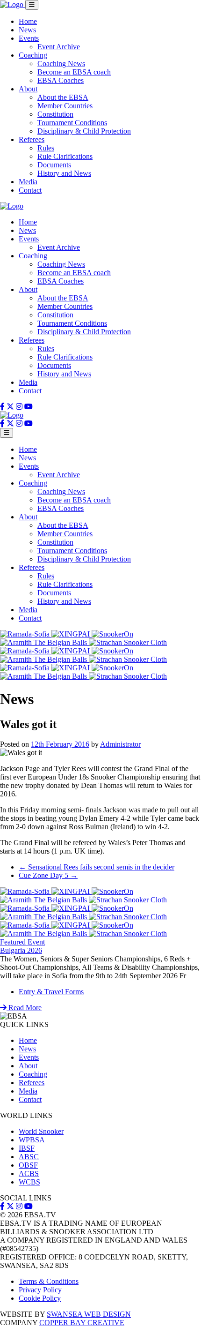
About (28, 89)
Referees (31, 139)
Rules (45, 148)
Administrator (120, 744)
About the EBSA (62, 97)
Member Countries (65, 106)
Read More (24, 1008)
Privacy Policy (40, 1290)
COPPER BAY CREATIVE (81, 1323)
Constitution (55, 114)
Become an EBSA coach (74, 72)
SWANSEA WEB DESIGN (89, 1314)
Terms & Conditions (49, 1281)
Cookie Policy (40, 1298)
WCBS (29, 1182)
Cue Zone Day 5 (48, 875)
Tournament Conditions (72, 123)
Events (29, 38)
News (27, 30)
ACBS (29, 1173)
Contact (30, 190)
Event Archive (58, 47)
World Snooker (41, 1131)
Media (28, 182)
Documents (54, 165)
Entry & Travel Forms (51, 992)
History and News (64, 173)
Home (28, 21)
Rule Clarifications (65, 156)
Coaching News (61, 63)
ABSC (29, 1157)
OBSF (28, 1165)
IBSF (27, 1148)
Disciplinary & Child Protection (84, 131)
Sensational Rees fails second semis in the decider (96, 867)
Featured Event (22, 942)
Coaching (33, 55)
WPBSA (32, 1140)
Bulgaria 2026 (21, 950)
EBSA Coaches (60, 80)
